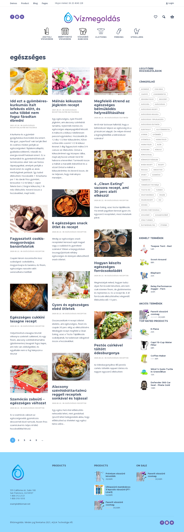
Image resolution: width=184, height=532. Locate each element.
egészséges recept (149, 109)
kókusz (158, 149)
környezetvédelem (149, 160)
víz (160, 200)
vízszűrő (145, 215)
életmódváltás (148, 225)
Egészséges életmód (117, 118)
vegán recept (147, 200)
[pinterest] (22, 17)
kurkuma (145, 149)
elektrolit (146, 129)
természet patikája (150, 185)
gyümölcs (145, 139)
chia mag (159, 89)
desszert (163, 99)
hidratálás (146, 144)
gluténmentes (163, 129)
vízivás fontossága (150, 210)
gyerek (144, 134)
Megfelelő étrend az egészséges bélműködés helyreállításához (112, 107)
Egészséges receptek (118, 200)
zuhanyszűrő (161, 215)
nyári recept (147, 165)
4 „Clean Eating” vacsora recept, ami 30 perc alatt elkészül (111, 190)
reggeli (144, 170)
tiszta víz (145, 190)
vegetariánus (147, 195)
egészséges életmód (150, 124)
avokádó (145, 89)
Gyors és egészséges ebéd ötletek (70, 307)
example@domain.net (20, 504)
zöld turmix (147, 220)
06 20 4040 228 (76, 3)
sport (144, 175)
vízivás (144, 205)
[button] (163, 16)
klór (159, 144)
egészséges (160, 104)
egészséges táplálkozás (152, 119)
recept (161, 165)
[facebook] (12, 17)
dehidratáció (147, 99)
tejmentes (145, 180)
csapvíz (144, 94)
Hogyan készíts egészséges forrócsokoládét (108, 267)
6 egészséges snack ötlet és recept (69, 225)
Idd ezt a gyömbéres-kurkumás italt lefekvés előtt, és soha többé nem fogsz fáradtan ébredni (29, 111)
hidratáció (161, 139)
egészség (145, 104)
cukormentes (159, 94)
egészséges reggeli (150, 114)
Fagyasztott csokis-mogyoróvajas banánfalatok (27, 242)
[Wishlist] (155, 16)
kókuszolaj (146, 155)
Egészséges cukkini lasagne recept (27, 319)
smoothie (157, 170)
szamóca (156, 175)
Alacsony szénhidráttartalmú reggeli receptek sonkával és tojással (69, 392)
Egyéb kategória (28, 127)
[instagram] (17, 17)
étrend (164, 225)
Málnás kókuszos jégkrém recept (67, 103)
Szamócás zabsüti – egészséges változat (28, 401)
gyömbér (157, 134)
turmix (159, 190)
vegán (162, 195)
